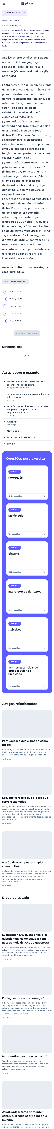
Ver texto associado (17, 282)
